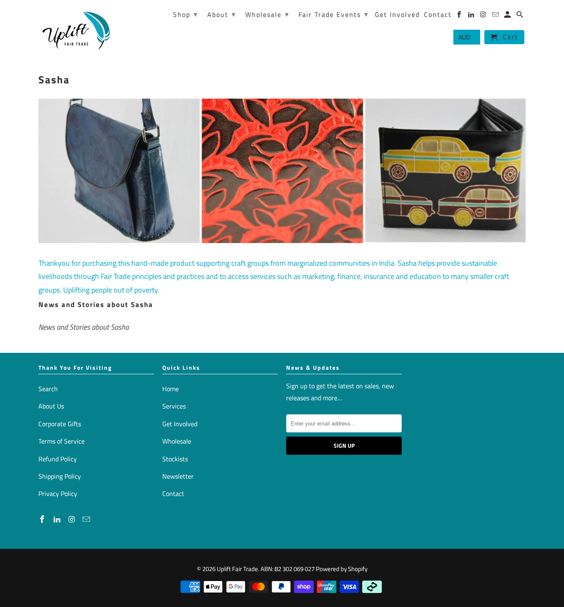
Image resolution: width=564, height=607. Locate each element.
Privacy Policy (57, 493)
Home (170, 389)
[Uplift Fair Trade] (76, 30)
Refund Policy (57, 459)
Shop (185, 14)
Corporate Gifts (59, 424)
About (221, 14)
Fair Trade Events (334, 14)
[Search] (520, 16)
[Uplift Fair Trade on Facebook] (42, 519)
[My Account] (508, 16)
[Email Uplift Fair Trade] (87, 519)
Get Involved (179, 424)
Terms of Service (61, 441)
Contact (173, 493)
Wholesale (176, 441)
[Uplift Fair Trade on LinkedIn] (57, 519)
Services (174, 406)
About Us (51, 406)
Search (48, 389)
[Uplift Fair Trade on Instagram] (72, 519)
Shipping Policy (59, 476)
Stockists (175, 459)
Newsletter (178, 476)
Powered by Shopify (341, 569)
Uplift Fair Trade (237, 569)
